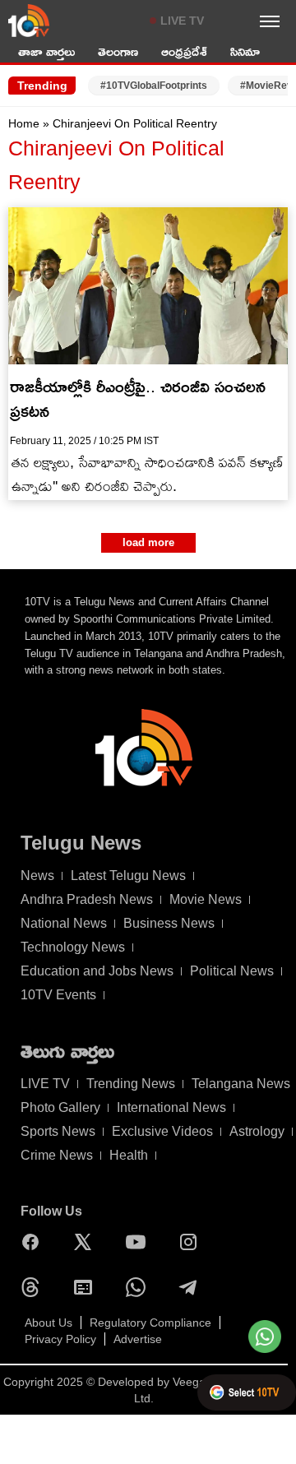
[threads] (35, 1287)
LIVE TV (182, 20)
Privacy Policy (60, 1339)
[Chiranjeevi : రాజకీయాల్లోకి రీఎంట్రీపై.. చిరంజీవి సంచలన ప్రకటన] (148, 285)
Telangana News (241, 1084)
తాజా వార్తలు (46, 51)
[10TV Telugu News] (28, 20)
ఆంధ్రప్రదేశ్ (184, 51)
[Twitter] (87, 1242)
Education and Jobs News (97, 971)
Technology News (73, 947)
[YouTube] (140, 1242)
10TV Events (58, 995)
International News (171, 1107)
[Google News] (87, 1287)
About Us (48, 1322)
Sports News (58, 1131)
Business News (169, 923)
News (37, 876)
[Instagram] (192, 1242)
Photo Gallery (60, 1107)
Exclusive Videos (162, 1131)
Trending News (130, 1084)
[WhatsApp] (140, 1287)
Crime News (57, 1155)
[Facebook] (35, 1242)
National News (64, 923)
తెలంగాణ (118, 51)
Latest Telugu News (128, 876)
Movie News (205, 899)
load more (148, 542)
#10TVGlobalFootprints (153, 85)
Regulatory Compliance (150, 1322)
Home (23, 123)
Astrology (256, 1131)
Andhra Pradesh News (87, 899)
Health (128, 1155)
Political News (232, 971)
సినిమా (245, 51)
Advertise (137, 1339)
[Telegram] (192, 1287)
